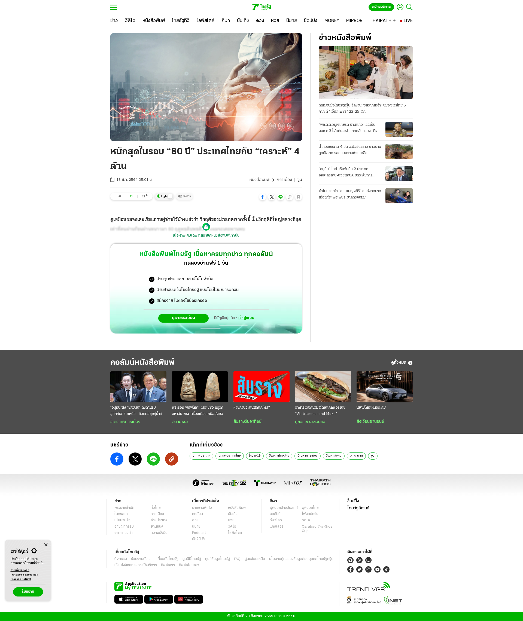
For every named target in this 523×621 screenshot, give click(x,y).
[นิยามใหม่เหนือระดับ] (385, 387)
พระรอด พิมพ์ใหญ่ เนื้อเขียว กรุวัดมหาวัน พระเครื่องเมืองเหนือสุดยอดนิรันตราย (199, 411)
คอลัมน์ (197, 514)
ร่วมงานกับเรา (142, 559)
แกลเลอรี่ (277, 527)
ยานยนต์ (157, 527)
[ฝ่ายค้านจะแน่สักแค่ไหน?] (261, 387)
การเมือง (284, 180)
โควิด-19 (255, 455)
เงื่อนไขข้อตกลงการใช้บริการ (135, 565)
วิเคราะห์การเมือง (125, 422)
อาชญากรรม (124, 527)
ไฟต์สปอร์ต (310, 514)
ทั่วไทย (156, 508)
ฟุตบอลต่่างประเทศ (284, 508)
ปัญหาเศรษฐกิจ (279, 455)
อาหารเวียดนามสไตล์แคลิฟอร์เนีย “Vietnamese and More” (320, 411)
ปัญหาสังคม (334, 455)
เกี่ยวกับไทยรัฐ (167, 559)
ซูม (373, 455)
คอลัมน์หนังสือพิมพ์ (142, 363)
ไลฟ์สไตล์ (235, 533)
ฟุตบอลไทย (310, 508)
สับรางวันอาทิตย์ (247, 422)
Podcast (199, 533)
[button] (262, 196)
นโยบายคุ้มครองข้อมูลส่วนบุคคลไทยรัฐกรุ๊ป (301, 559)
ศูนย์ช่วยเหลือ (255, 559)
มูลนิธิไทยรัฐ (192, 559)
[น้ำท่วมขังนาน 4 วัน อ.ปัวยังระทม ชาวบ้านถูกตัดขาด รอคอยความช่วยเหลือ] (399, 151)
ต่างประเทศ (159, 520)
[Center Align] (45, 545)
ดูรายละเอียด (183, 318)
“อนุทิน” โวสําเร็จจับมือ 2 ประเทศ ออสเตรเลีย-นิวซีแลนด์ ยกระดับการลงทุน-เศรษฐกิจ (345, 173)
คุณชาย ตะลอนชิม (310, 422)
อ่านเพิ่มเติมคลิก (21, 572)
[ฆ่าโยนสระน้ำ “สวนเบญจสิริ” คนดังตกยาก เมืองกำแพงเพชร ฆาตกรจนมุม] (399, 195)
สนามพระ (180, 422)
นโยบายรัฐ (122, 520)
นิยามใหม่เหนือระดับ (371, 408)
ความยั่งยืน (159, 533)
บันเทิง (233, 514)
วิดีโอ (232, 527)
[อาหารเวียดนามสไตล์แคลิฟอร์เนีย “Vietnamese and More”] (323, 387)
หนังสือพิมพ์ (259, 180)
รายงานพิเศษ (202, 508)
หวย (231, 520)
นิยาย (196, 527)
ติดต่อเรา (168, 565)
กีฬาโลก (276, 520)
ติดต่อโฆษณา (189, 565)
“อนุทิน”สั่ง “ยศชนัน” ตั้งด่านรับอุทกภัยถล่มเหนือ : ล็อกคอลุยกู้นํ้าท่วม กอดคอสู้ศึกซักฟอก (138, 411)
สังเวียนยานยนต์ (370, 422)
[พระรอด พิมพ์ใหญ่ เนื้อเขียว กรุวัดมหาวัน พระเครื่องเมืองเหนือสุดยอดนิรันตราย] (200, 387)
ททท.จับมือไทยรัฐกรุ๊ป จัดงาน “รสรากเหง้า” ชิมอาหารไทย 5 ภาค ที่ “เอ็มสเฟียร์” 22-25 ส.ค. (362, 108)
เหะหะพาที (356, 455)
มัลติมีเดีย (199, 539)
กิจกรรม (120, 559)
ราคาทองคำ (123, 533)
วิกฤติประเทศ (201, 455)
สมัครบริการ (381, 7)
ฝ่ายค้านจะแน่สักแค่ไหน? (251, 408)
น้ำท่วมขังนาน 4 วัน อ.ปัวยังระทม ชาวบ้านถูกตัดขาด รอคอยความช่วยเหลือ (350, 150)
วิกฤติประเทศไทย (229, 455)
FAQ (237, 559)
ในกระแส (121, 514)
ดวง (195, 520)
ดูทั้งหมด (398, 362)
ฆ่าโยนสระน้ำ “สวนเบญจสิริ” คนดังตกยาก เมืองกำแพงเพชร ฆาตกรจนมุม (350, 194)
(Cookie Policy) (21, 579)
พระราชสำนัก (124, 508)
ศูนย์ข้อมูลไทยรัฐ (217, 559)
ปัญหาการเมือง (307, 455)
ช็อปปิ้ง (353, 501)
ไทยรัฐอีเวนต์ (358, 508)
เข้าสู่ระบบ (246, 318)
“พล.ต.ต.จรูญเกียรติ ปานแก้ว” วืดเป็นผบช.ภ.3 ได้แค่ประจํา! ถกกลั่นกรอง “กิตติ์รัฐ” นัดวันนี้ (349, 128)
